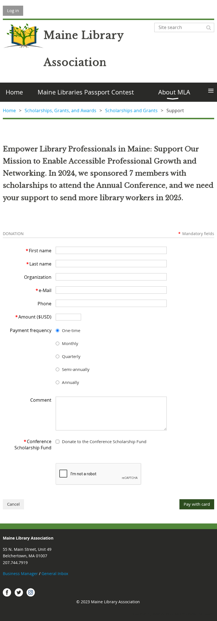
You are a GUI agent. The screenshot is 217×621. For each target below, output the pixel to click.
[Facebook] (7, 592)
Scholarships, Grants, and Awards (60, 110)
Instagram (31, 592)
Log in (13, 10)
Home (9, 110)
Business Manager (20, 573)
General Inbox (55, 573)
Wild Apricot (163, 614)
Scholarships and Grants (131, 110)
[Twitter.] (19, 592)
